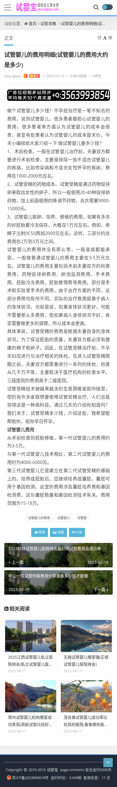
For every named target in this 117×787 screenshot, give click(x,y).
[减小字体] (100, 37)
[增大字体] (111, 37)
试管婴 (82, 518)
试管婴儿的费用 (39, 518)
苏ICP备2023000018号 (30, 777)
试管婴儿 (63, 518)
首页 (33, 23)
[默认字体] (105, 37)
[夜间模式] (107, 7)
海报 (60, 532)
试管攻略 (48, 23)
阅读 (41, 532)
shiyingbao (21, 76)
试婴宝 (52, 769)
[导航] (7, 6)
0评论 (95, 76)
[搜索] (96, 7)
